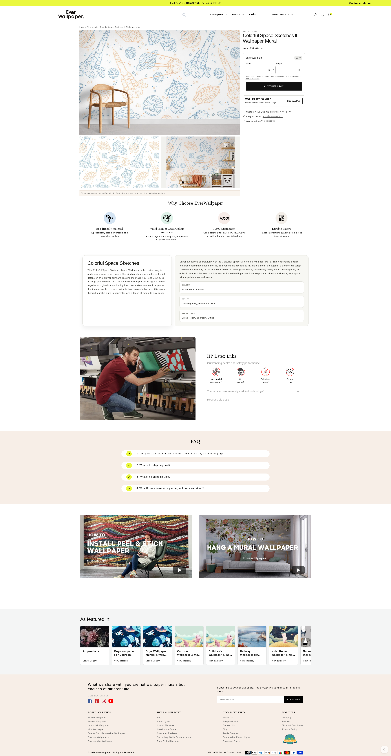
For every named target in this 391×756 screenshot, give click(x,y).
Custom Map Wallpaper (100, 741)
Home (82, 27)
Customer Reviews (167, 733)
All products (92, 27)
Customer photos (360, 3)
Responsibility (230, 721)
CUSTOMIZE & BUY (273, 86)
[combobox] (141, 14)
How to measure (252, 79)
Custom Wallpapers (98, 737)
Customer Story (231, 741)
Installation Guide (166, 729)
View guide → (287, 112)
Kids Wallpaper (96, 729)
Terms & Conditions (292, 725)
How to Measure (166, 725)
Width (248, 63)
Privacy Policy (289, 729)
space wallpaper (132, 281)
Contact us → (271, 121)
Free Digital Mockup (168, 741)
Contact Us (229, 725)
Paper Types (164, 721)
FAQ (159, 717)
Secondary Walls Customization (174, 737)
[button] (136, 547)
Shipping (287, 717)
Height (279, 63)
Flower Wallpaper (97, 717)
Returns (286, 721)
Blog (225, 729)
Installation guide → (273, 116)
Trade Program (231, 733)
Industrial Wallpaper (98, 725)
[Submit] (184, 14)
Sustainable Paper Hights (236, 737)
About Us (228, 717)
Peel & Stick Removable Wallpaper (106, 733)
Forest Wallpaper (97, 721)
